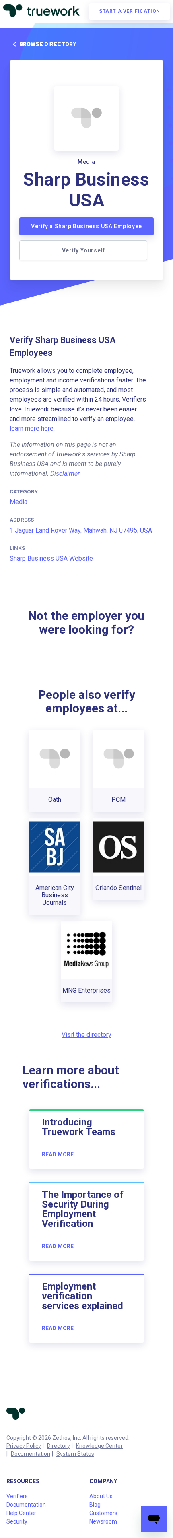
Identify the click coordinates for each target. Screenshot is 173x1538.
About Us (101, 1496)
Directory (58, 1446)
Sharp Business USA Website (51, 558)
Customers (103, 1513)
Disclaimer (65, 473)
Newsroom (103, 1521)
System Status (75, 1454)
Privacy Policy (23, 1446)
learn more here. (32, 428)
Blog (95, 1504)
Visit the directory (86, 1034)
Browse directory (47, 44)
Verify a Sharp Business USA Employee (86, 226)
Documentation (30, 1454)
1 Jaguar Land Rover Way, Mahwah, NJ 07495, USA (81, 530)
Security (16, 1521)
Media (18, 502)
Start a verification (129, 11)
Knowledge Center (99, 1446)
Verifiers (17, 1496)
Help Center (21, 1513)
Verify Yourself (83, 250)
